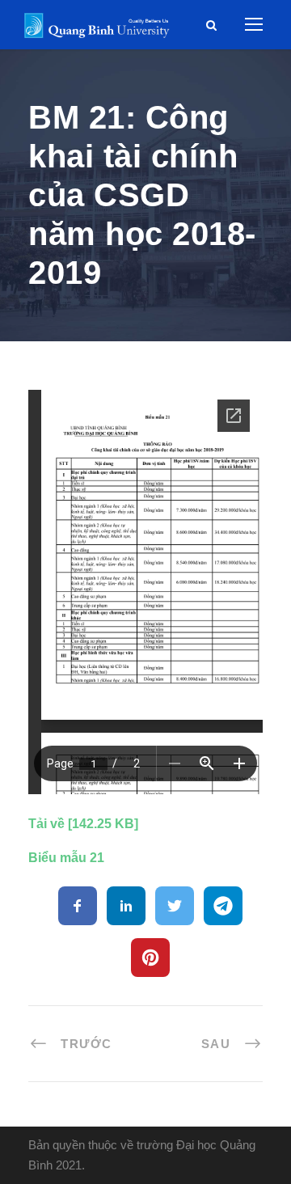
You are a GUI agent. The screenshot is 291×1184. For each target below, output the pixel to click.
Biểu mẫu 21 (66, 858)
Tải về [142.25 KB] (83, 824)
